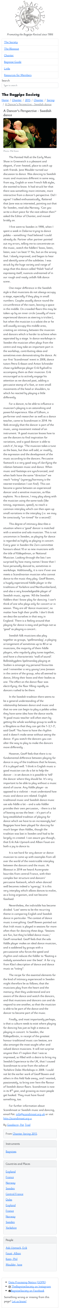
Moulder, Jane (14, 1264)
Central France (14, 1194)
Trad (27, 1125)
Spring (51, 100)
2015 (27, 100)
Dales (9, 1199)
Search (6, 80)
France (10, 1177)
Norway (10, 1183)
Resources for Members (18, 75)
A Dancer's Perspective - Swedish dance (28, 104)
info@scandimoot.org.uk (30, 1114)
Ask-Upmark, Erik (16, 1248)
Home (5, 100)
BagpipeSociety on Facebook (27, 1290)
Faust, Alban (13, 1253)
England (11, 1171)
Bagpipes (11, 1151)
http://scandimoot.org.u (17, 1118)
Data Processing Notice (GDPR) (27, 1282)
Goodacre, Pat (15, 1125)
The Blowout (11, 49)
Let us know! (19, 1301)
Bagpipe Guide (12, 62)
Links (7, 68)
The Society (11, 42)
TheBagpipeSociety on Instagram (31, 1286)
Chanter (9, 55)
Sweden (10, 1188)
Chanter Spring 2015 (25, 1133)
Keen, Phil (11, 1259)
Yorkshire (11, 1227)
